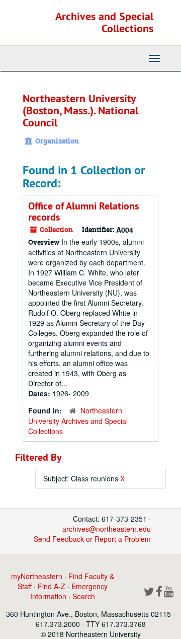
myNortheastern (36, 576)
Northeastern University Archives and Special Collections (78, 420)
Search (83, 596)
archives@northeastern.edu (106, 529)
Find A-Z (51, 586)
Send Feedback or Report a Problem (92, 539)
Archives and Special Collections (104, 22)
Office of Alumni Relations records (83, 211)
